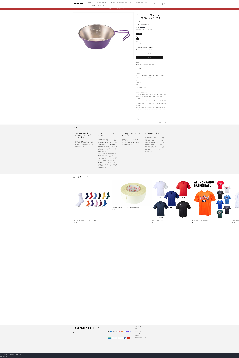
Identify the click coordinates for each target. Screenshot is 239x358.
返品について (138, 331)
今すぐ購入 (149, 57)
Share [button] (138, 114)
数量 (137, 41)
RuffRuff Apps (161, 122)
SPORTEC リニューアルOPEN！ (106, 134)
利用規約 (137, 335)
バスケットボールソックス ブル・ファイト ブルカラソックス (84, 220)
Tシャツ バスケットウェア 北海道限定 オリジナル (201, 220)
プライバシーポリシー (139, 333)
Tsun (165, 122)
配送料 (139, 29)
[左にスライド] (116, 321)
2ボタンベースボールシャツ (157, 220)
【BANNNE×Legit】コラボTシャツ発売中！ (131, 134)
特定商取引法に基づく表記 (140, 337)
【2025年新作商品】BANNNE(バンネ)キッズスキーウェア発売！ (84, 135)
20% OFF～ (140, 119)
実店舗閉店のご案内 (152, 133)
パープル (139, 34)
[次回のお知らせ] (165, 9)
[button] (159, 3)
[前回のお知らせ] (73, 9)
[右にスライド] (122, 321)
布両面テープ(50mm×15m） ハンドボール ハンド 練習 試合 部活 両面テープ (126, 207)
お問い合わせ (138, 326)
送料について (138, 328)
